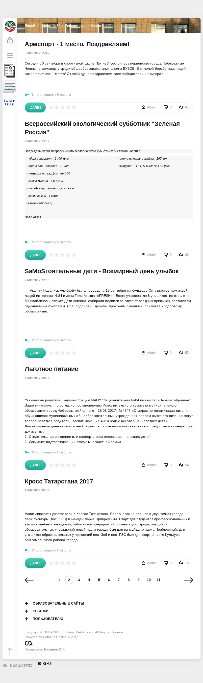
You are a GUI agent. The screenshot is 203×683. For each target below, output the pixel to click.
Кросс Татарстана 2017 (59, 481)
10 (149, 580)
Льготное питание (51, 368)
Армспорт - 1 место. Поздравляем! (77, 43)
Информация (43, 95)
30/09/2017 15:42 (37, 53)
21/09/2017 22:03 (37, 280)
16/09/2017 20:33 (37, 490)
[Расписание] (9, 86)
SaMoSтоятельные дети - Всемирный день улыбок (102, 271)
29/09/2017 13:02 (37, 141)
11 (158, 580)
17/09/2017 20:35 (37, 378)
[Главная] (9, 25)
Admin (151, 107)
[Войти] (9, 40)
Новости (64, 95)
